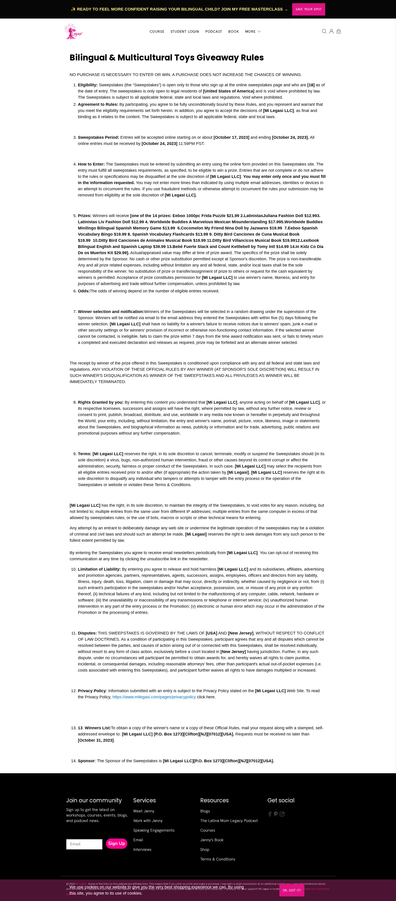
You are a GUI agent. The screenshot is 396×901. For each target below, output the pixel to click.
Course (157, 31)
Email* (72, 835)
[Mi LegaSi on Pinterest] (275, 815)
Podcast (213, 31)
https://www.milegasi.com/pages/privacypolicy (154, 697)
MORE (250, 31)
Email (138, 839)
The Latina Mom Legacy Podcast (229, 820)
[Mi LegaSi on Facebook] (269, 815)
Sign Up (116, 843)
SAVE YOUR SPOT (309, 9)
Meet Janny (143, 811)
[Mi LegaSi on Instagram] (282, 815)
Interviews (142, 849)
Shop (204, 849)
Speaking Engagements (154, 830)
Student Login (184, 31)
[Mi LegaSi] (72, 31)
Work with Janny (147, 820)
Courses (207, 830)
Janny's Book (211, 839)
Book (233, 31)
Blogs (205, 811)
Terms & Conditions (217, 859)
